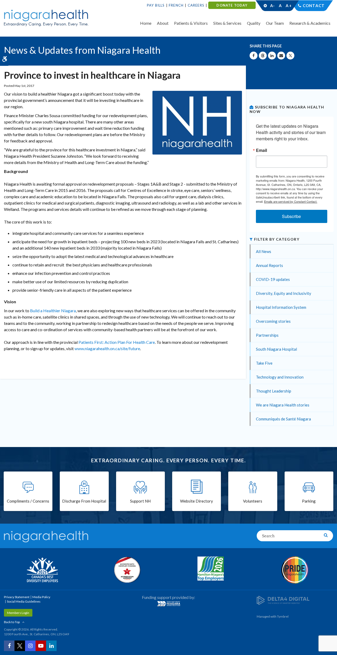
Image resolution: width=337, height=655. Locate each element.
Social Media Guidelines (24, 601)
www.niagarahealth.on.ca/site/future (107, 348)
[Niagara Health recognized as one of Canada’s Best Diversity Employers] (42, 570)
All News (263, 251)
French (176, 5)
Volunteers (252, 501)
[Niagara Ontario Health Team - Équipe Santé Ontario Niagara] (168, 604)
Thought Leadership (273, 391)
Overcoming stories (273, 321)
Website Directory (196, 501)
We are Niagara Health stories (282, 405)
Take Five (264, 363)
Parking (309, 501)
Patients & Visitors (191, 23)
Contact (314, 5)
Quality (253, 23)
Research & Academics (309, 23)
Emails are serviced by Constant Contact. (290, 201)
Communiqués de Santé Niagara (283, 418)
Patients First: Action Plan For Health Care (116, 342)
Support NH (140, 501)
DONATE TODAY (231, 5)
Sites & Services (227, 23)
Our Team (275, 23)
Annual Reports (269, 265)
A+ (288, 5)
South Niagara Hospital (276, 349)
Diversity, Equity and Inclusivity (283, 293)
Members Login (18, 613)
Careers (196, 5)
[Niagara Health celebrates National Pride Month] (295, 570)
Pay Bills (156, 5)
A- (272, 5)
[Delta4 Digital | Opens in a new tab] (283, 600)
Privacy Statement (16, 597)
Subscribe (291, 216)
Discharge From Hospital (84, 501)
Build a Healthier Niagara (53, 310)
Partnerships (267, 335)
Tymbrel (283, 616)
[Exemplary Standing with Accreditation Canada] (126, 570)
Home (145, 23)
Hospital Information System (281, 307)
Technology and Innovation (280, 377)
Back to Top (12, 622)
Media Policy (41, 597)
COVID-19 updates (273, 279)
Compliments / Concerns (28, 501)
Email (261, 150)
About (162, 23)
